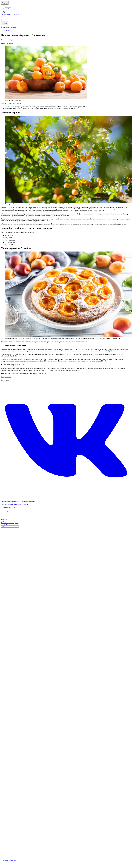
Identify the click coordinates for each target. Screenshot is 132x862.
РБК (2, 30)
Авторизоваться (6, 377)
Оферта (3, 504)
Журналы (8, 7)
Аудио (7, 8)
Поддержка (10, 504)
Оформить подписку (12, 14)
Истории (25, 504)
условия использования (27, 501)
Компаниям (18, 504)
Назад (5, 3)
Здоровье (7, 30)
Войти (3, 14)
